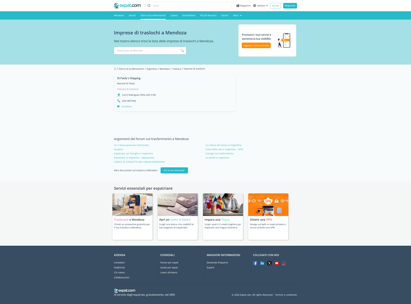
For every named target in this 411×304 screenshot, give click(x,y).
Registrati (290, 5)
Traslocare (121, 219)
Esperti (210, 267)
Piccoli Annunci (208, 15)
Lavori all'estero (168, 272)
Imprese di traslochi (128, 89)
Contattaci (126, 106)
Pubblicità (119, 267)
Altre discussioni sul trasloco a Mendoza (135, 170)
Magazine (245, 5)
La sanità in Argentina (217, 158)
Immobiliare (188, 15)
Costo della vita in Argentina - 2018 (224, 149)
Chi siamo (119, 272)
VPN (269, 219)
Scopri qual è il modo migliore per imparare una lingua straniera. (223, 226)
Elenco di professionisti (153, 15)
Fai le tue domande (174, 170)
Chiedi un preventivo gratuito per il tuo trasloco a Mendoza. (132, 226)
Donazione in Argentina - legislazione (134, 158)
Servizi (132, 15)
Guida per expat (169, 267)
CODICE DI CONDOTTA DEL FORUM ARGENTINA (139, 162)
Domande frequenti (217, 262)
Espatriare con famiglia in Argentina (133, 153)
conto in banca (180, 219)
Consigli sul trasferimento (219, 153)
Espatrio (118, 149)
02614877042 (129, 101)
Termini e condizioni (286, 295)
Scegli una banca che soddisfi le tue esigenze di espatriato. (176, 226)
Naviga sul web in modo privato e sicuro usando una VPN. (268, 226)
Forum (224, 15)
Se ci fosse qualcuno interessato (131, 145)
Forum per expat (169, 262)
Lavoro (174, 15)
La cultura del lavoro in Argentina (223, 145)
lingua (225, 219)
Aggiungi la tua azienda (256, 45)
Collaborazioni (121, 277)
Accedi (275, 5)
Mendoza (119, 15)
